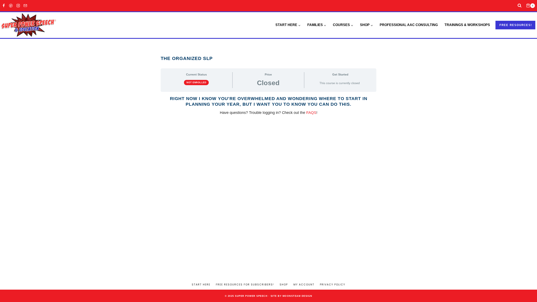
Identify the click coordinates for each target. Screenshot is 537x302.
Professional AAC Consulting (409, 25)
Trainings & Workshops (467, 25)
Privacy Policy (332, 284)
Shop (284, 284)
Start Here (201, 284)
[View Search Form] (519, 5)
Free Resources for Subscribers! (245, 284)
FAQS (311, 113)
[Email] (25, 5)
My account (303, 284)
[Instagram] (18, 5)
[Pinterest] (11, 5)
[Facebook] (3, 5)
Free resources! (515, 25)
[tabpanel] (268, 106)
